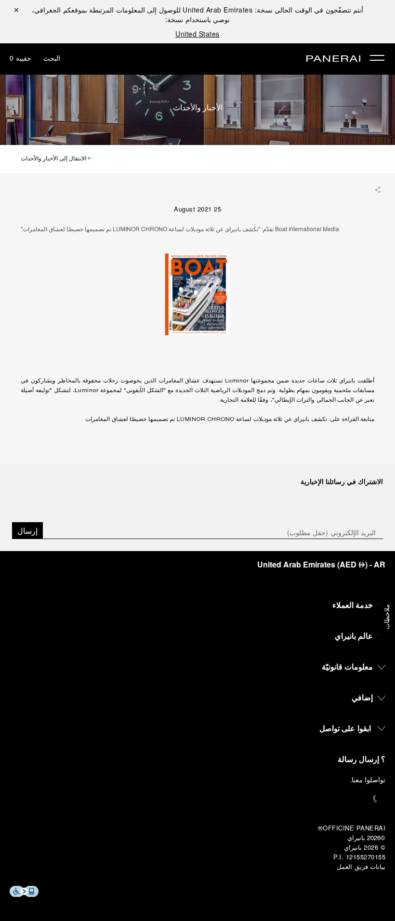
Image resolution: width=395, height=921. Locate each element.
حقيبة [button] (20, 58)
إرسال (27, 530)
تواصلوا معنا (369, 779)
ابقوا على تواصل (345, 728)
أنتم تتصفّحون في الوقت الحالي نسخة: (273, 9)
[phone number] (197, 799)
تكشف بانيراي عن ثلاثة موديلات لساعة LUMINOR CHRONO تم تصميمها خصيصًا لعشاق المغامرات (206, 419)
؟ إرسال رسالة (361, 758)
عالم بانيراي (354, 635)
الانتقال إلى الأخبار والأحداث (54, 159)
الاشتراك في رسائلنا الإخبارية (342, 481)
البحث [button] (51, 58)
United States (197, 34)
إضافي (362, 697)
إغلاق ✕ (16, 9)
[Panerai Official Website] (333, 59)
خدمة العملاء (352, 604)
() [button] (321, 564)
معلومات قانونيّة (347, 666)
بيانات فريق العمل (361, 866)
